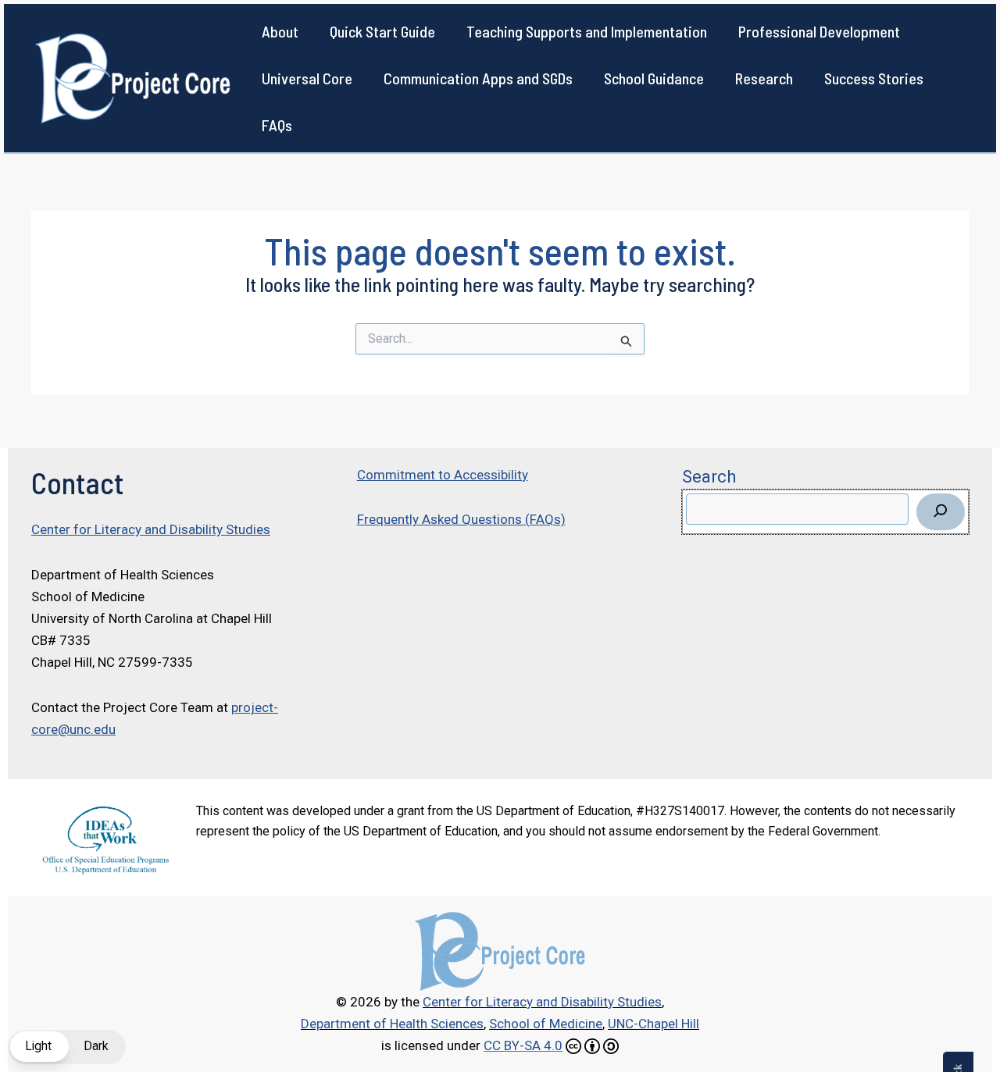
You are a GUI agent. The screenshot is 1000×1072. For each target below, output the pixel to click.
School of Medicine (545, 1023)
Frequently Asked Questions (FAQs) (461, 519)
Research (764, 78)
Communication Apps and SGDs (478, 78)
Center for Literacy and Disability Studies (150, 529)
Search (709, 476)
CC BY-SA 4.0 (523, 1045)
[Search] (940, 511)
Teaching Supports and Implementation (586, 31)
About (280, 31)
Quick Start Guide (382, 31)
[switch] (67, 1047)
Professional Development (819, 31)
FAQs (277, 125)
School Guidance (654, 78)
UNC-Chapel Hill (653, 1023)
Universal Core (307, 78)
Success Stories (873, 78)
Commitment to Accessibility (442, 475)
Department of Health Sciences (392, 1023)
